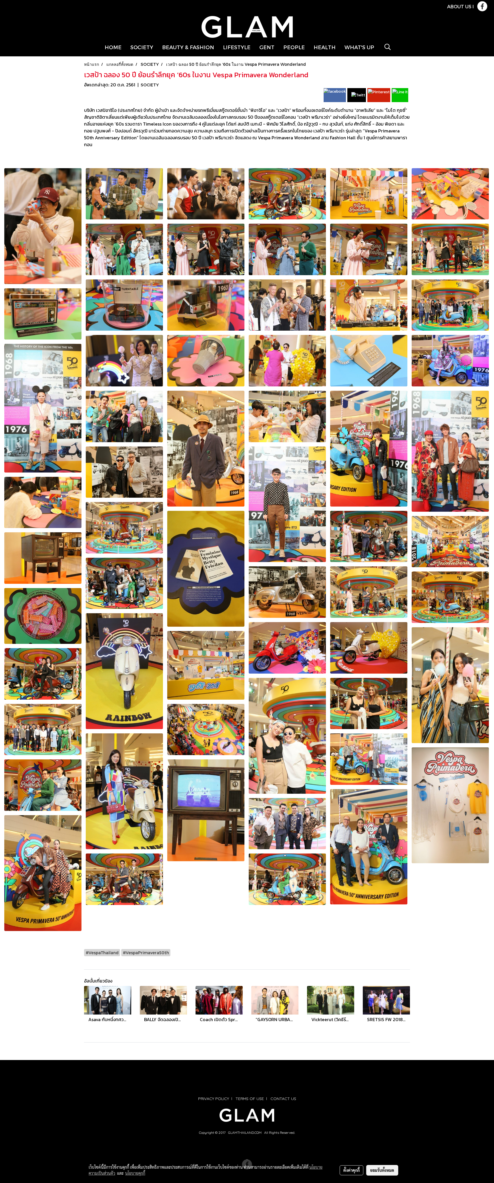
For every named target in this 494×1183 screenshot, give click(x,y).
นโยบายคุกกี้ (135, 1173)
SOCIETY (141, 47)
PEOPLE (294, 47)
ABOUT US (459, 6)
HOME (113, 47)
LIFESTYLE (236, 47)
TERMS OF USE (250, 1098)
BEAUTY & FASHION (188, 47)
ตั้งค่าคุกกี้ (351, 1170)
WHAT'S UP (359, 47)
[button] (387, 46)
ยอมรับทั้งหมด (382, 1170)
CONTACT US (283, 1098)
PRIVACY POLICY (213, 1098)
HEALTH (325, 47)
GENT (266, 47)
